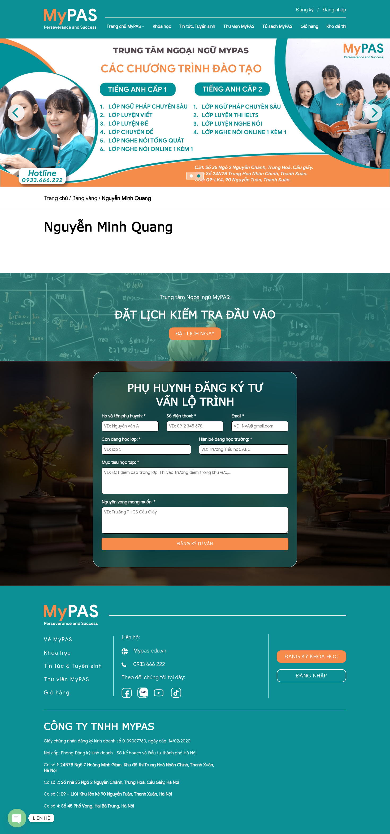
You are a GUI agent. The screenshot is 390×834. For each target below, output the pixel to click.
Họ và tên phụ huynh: (124, 416)
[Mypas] (70, 19)
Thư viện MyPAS (238, 26)
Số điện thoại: (181, 416)
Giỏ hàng (309, 26)
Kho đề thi (336, 26)
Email (237, 416)
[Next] (373, 113)
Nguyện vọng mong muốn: (128, 502)
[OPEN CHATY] (17, 818)
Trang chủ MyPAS (124, 26)
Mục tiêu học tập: (120, 462)
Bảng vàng (84, 198)
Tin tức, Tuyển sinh (197, 26)
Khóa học (162, 26)
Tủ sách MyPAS (277, 26)
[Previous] (16, 113)
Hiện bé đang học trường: (225, 439)
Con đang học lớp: (121, 439)
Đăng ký (305, 10)
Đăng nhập (334, 10)
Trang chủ (56, 198)
